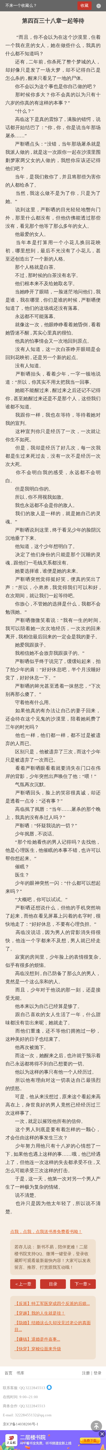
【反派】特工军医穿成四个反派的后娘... (52, 1303)
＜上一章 (22, 1284)
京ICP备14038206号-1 (20, 1424)
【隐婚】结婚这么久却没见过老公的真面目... (52, 1326)
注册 (86, 1373)
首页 (8, 1373)
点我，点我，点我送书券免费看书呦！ (46, 1231)
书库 (20, 1373)
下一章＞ (83, 1284)
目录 (53, 1284)
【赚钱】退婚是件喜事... (37, 1339)
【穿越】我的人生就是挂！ (39, 1313)
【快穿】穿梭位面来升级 (37, 1349)
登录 (97, 1373)
